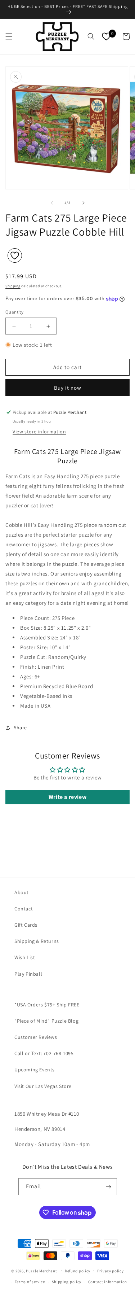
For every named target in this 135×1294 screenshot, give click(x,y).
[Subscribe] (109, 1186)
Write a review (67, 797)
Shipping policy (67, 1281)
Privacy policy (110, 1270)
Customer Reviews (35, 1037)
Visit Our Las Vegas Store (43, 1086)
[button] (9, 36)
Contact (23, 908)
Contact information (107, 1281)
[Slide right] (83, 203)
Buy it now (67, 387)
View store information (39, 431)
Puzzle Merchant (41, 1270)
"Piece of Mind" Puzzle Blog (46, 1021)
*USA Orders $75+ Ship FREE (47, 1004)
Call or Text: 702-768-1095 (44, 1053)
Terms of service (30, 1281)
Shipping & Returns (36, 941)
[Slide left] (52, 203)
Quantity (14, 312)
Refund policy (77, 1270)
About (21, 892)
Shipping (13, 286)
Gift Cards (25, 925)
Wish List (24, 957)
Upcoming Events (34, 1069)
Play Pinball (28, 974)
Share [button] (20, 727)
